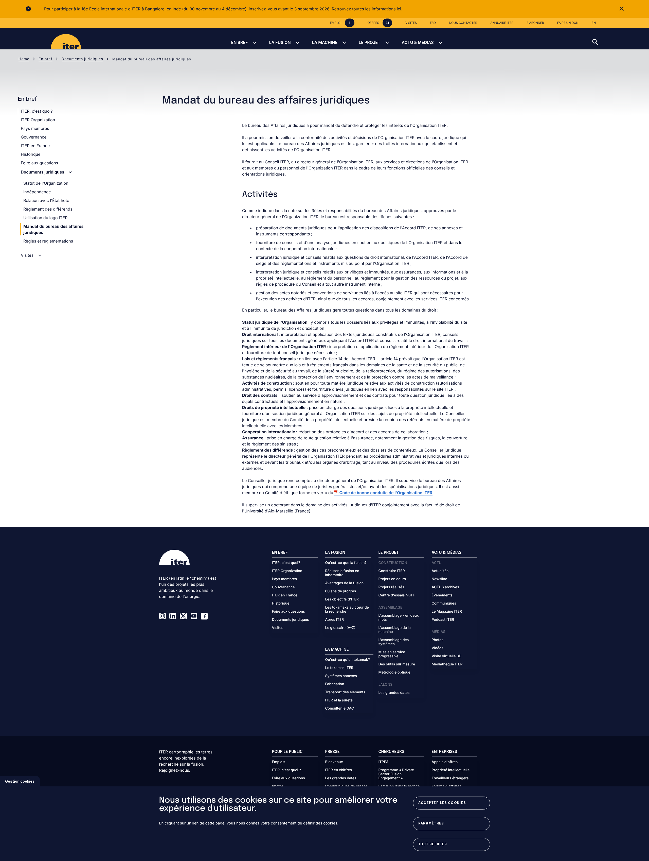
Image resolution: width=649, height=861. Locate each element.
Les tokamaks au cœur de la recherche (347, 610)
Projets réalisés (391, 587)
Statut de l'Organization (45, 183)
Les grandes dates (394, 693)
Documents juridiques (82, 59)
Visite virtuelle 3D (447, 656)
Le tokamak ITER (339, 668)
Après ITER (334, 620)
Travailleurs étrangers (450, 778)
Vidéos (437, 648)
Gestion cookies (20, 781)
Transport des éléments (345, 692)
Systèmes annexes (341, 676)
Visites (28, 255)
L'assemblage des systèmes (393, 642)
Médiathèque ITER (447, 664)
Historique (31, 154)
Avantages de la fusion (344, 583)
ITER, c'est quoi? (37, 111)
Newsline (439, 579)
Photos (437, 640)
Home (24, 59)
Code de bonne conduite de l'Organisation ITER (385, 492)
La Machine (324, 42)
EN (594, 23)
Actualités (440, 571)
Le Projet (369, 42)
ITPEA (383, 762)
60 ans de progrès (340, 591)
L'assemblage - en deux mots (398, 618)
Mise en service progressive (391, 654)
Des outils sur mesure (396, 664)
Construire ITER (391, 571)
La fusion (280, 42)
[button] (620, 38)
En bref (239, 42)
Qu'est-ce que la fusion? (346, 563)
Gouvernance (34, 137)
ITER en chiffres (338, 770)
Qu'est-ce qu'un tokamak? (347, 660)
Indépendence (37, 191)
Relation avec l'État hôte (46, 200)
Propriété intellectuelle (451, 770)
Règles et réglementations (48, 241)
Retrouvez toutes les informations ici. (367, 8)
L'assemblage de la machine (394, 630)
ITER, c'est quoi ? (286, 770)
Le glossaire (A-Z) (340, 628)
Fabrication (334, 684)
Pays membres (35, 128)
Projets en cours (392, 579)
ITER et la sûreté (339, 700)
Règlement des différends (48, 209)
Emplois (278, 762)
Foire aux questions (39, 162)
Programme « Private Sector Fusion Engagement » (396, 774)
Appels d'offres (445, 762)
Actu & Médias (418, 42)
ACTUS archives (445, 587)
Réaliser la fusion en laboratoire (342, 573)
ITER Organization (38, 119)
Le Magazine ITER (447, 612)
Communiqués (444, 603)
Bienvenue (334, 762)
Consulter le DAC (339, 709)
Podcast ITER (443, 620)
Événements (442, 595)
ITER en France (35, 145)
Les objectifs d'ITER (342, 599)
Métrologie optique (394, 672)
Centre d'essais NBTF (396, 595)
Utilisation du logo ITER (45, 217)
